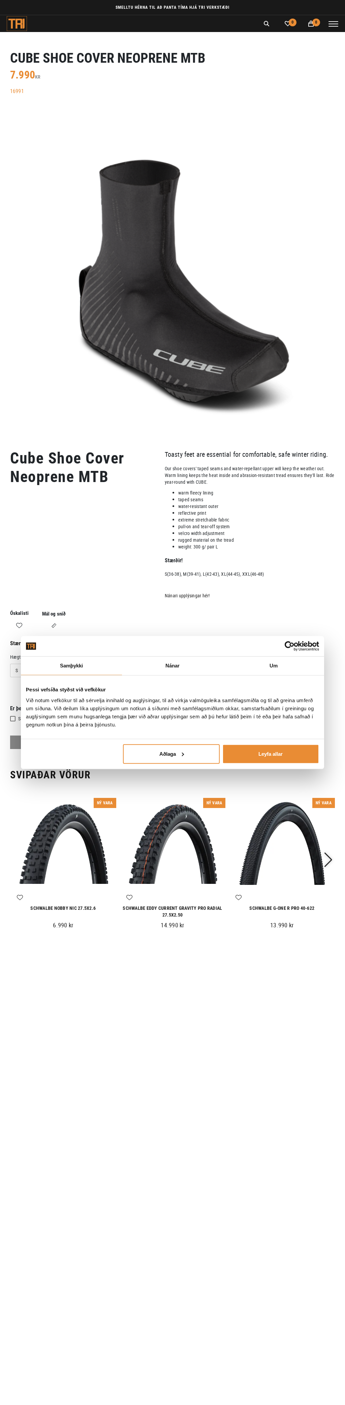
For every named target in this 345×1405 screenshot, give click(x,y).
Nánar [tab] (172, 665)
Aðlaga (167, 753)
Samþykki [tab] (71, 665)
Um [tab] (274, 665)
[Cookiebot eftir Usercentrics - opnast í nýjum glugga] (289, 646)
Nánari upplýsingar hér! (187, 595)
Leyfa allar (270, 753)
